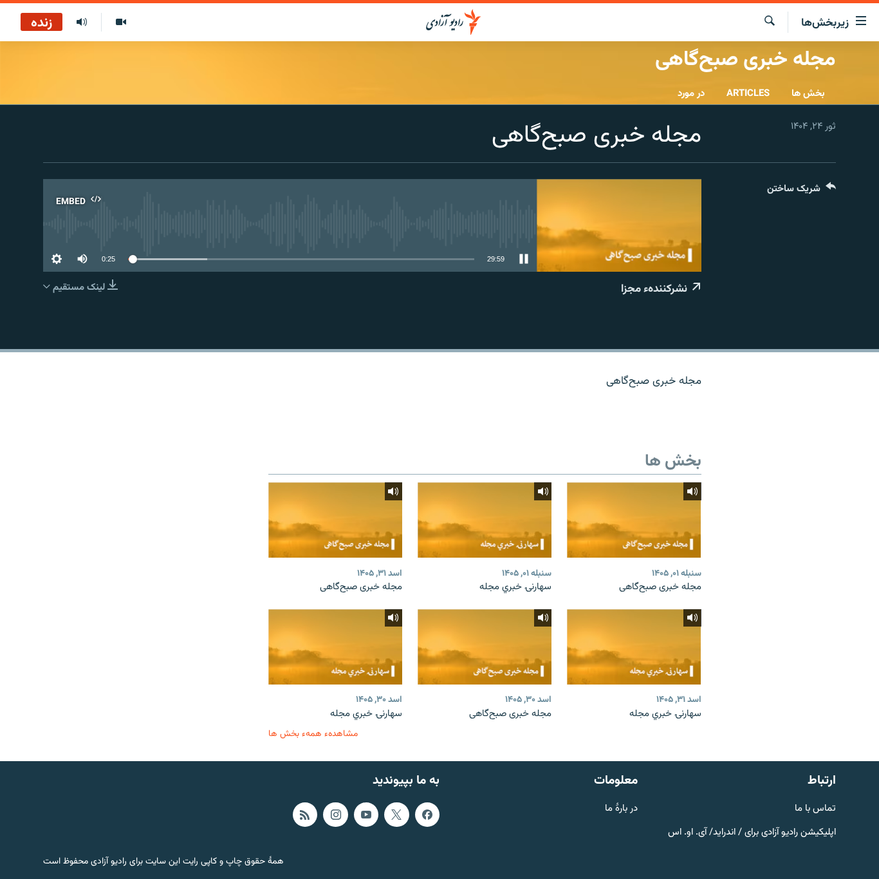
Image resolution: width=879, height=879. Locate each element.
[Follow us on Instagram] (335, 814)
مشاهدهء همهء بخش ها (313, 734)
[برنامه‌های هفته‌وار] (81, 22)
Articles (748, 93)
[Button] (801, 191)
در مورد (691, 93)
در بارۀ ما (621, 809)
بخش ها (808, 93)
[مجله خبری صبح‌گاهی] (634, 520)
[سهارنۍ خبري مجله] (484, 520)
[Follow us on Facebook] (427, 814)
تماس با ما (815, 809)
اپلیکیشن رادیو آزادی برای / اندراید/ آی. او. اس (752, 833)
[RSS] (305, 814)
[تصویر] (120, 22)
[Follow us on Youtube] (366, 814)
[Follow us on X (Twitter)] (396, 814)
